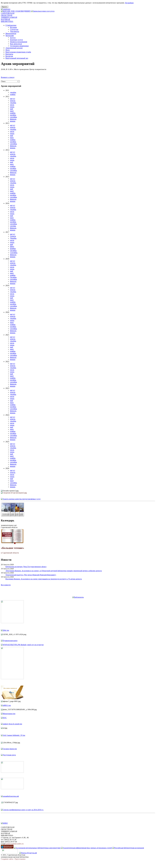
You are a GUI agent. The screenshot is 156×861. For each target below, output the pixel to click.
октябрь (13, 115)
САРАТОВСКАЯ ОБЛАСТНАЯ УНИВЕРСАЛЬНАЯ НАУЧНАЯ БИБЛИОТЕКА (9, 17)
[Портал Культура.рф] (28, 853)
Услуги (13, 38)
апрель (12, 101)
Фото (7, 50)
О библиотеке (10, 25)
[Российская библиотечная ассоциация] (128, 848)
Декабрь (13, 238)
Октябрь (13, 251)
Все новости (6, 585)
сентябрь (13, 117)
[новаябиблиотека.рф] (10, 796)
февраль (13, 119)
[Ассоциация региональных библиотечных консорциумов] (37, 848)
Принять (5, 7)
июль (12, 105)
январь (12, 121)
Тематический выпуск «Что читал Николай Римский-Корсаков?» (30, 575)
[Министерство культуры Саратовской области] (7, 848)
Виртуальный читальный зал (16, 58)
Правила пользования (18, 42)
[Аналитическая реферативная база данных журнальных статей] (86, 848)
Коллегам (9, 56)
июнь (12, 107)
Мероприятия (10, 33)
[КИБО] (4, 823)
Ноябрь (13, 248)
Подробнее (129, 3)
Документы (14, 31)
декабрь (13, 92)
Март (12, 246)
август (12, 99)
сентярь (13, 226)
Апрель (13, 236)
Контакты (9, 54)
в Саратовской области (12, 550)
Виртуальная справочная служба (18, 52)
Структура (14, 29)
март (12, 111)
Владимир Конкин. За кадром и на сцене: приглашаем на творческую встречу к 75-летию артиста (43, 579)
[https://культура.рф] (22, 645)
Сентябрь (13, 253)
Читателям (9, 36)
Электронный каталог (14, 48)
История (13, 27)
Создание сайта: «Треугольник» (13, 859)
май (11, 109)
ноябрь (12, 94)
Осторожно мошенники (19, 46)
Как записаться (16, 44)
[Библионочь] (78, 597)
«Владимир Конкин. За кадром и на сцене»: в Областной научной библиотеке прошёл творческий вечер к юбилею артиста (53, 571)
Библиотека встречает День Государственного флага (25, 567)
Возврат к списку (8, 77)
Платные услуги (16, 40)
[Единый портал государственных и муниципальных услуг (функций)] (10, 853)
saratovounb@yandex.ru (15, 844)
